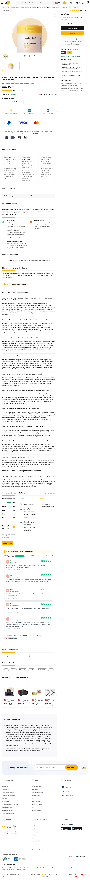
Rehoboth (34, 847)
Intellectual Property (8, 795)
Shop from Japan (29, 868)
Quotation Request (8, 792)
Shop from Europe (20, 869)
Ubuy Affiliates (36, 810)
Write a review (7, 543)
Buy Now (35, 133)
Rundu (33, 829)
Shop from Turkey (7, 869)
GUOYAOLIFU (34, 670)
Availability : (6, 94)
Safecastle (41, 700)
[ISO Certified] (19, 859)
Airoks (5, 670)
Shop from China (70, 868)
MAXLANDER (27, 700)
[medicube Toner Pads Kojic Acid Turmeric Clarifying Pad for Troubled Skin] (29, 35)
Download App (36, 786)
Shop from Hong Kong (43, 868)
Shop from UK (17, 868)
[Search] (64, 2)
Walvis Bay (34, 832)
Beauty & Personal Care (17, 7)
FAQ (32, 798)
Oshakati (34, 835)
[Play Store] (77, 829)
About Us (5, 786)
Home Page (5, 7)
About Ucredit (35, 801)
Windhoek (34, 826)
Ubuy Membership (8, 813)
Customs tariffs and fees (10, 804)
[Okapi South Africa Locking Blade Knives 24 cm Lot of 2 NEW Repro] (50, 692)
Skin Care (27, 7)
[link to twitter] (34, 56)
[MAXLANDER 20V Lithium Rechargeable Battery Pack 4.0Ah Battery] (23, 692)
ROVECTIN (15, 670)
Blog (32, 807)
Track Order (6, 801)
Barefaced (45, 670)
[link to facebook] (29, 56)
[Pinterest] (75, 876)
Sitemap (4, 798)
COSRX (24, 670)
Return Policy (35, 795)
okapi (53, 700)
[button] (72, 3)
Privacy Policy (48, 874)
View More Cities (36, 850)
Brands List (34, 789)
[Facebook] (75, 874)
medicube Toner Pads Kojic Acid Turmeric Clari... (65, 7)
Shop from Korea (57, 868)
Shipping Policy (7, 807)
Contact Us (5, 789)
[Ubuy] (7, 2)
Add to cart (72, 28)
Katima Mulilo (35, 841)
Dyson (12, 700)
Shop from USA (6, 868)
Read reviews (48, 556)
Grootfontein (35, 844)
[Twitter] (85, 874)
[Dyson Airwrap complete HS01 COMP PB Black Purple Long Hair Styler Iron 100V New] (9, 692)
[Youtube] (82, 874)
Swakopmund (35, 838)
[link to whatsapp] (25, 56)
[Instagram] (78, 874)
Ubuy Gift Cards (36, 804)
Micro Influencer (7, 810)
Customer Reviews (37, 792)
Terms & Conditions (35, 874)
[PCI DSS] (6, 859)
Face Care (34, 7)
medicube (5, 10)
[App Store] (66, 829)
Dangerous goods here (21, 213)
